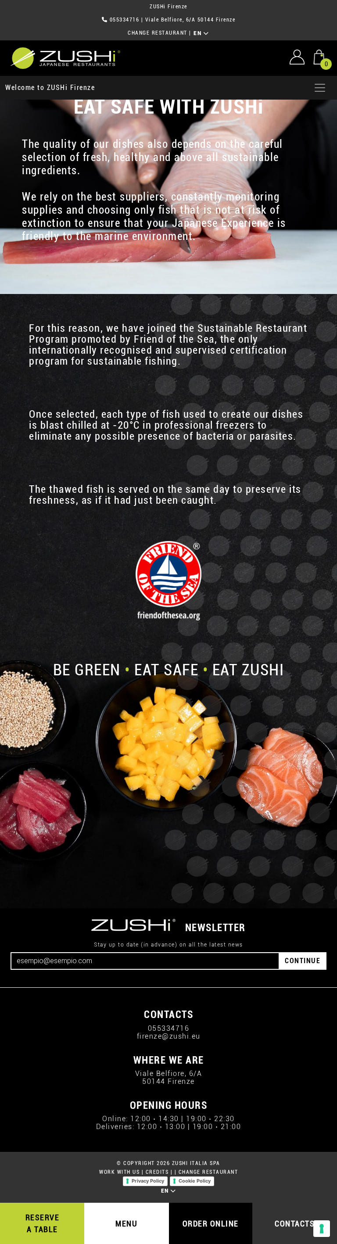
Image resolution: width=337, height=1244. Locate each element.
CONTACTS (295, 1223)
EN (199, 33)
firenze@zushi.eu (169, 1036)
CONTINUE (302, 961)
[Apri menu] (320, 87)
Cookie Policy (195, 1181)
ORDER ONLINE (211, 1223)
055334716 (125, 20)
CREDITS (157, 1172)
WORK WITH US (119, 1172)
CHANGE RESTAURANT (157, 33)
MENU (126, 1223)
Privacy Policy (148, 1181)
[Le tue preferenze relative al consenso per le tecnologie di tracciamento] (321, 1228)
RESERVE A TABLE (42, 1223)
